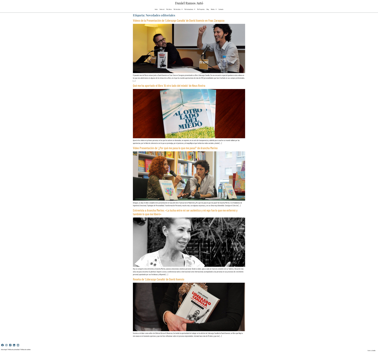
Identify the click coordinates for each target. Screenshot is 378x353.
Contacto (221, 9)
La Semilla (373, 350)
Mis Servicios (177, 9)
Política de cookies (26, 349)
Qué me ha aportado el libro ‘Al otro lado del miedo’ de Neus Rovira (169, 85)
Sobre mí (162, 9)
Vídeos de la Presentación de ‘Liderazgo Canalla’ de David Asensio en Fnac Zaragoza (178, 20)
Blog (208, 9)
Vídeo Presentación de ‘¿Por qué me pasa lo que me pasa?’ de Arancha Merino (175, 148)
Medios (213, 9)
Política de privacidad (13, 349)
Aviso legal (4, 349)
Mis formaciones (188, 9)
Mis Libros (169, 9)
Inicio (156, 9)
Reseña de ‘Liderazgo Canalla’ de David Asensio (158, 279)
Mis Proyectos (201, 9)
